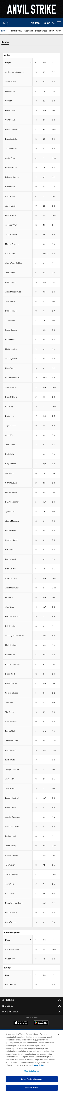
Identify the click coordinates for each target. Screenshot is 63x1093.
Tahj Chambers (11, 234)
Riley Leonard (10, 464)
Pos (44, 63)
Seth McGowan (11, 483)
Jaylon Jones (10, 425)
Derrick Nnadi (10, 559)
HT (53, 63)
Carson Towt (10, 959)
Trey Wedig (9, 884)
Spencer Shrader (11, 693)
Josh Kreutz (10, 445)
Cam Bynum (10, 196)
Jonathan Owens (12, 588)
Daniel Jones (10, 416)
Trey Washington (11, 874)
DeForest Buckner (12, 177)
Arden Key (9, 435)
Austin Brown (10, 158)
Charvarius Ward (11, 855)
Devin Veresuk (10, 836)
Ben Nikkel (9, 550)
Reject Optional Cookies (31, 1079)
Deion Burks (10, 187)
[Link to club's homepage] (5, 21)
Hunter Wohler (11, 913)
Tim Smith (9, 712)
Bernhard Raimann (12, 616)
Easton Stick (10, 731)
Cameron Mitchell (12, 949)
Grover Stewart (11, 722)
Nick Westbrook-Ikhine (14, 903)
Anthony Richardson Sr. (14, 635)
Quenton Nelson (11, 540)
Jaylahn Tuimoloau (12, 817)
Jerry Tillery (9, 779)
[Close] (58, 1034)
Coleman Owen (11, 578)
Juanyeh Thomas (12, 769)
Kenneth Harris (11, 397)
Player (8, 63)
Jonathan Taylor (11, 741)
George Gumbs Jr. (12, 378)
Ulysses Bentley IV (12, 129)
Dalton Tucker (10, 807)
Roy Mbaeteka (10, 985)
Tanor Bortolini (11, 148)
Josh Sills (9, 702)
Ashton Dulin (10, 282)
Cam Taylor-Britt (11, 750)
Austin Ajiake (10, 82)
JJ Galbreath (10, 320)
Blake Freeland (11, 311)
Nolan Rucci (10, 655)
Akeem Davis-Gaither (13, 263)
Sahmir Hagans (11, 387)
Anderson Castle (11, 225)
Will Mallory (9, 473)
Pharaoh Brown (11, 167)
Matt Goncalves (11, 349)
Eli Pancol (9, 597)
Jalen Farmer (10, 301)
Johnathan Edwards (13, 292)
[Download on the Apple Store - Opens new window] (20, 1023)
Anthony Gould (11, 359)
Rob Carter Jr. (10, 215)
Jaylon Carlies (10, 206)
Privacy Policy (38, 1065)
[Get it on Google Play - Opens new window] (41, 1024)
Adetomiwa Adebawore (14, 72)
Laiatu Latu (9, 454)
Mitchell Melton (11, 492)
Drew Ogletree (10, 569)
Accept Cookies (31, 1087)
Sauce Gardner (11, 330)
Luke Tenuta (10, 760)
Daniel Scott (10, 674)
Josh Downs (10, 273)
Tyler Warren (10, 865)
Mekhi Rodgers (11, 645)
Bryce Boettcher (11, 139)
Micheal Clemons (12, 244)
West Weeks (10, 893)
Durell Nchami (10, 531)
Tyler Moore (9, 511)
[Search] (53, 23)
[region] (31, 1061)
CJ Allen (8, 101)
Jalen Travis (10, 788)
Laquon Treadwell (12, 798)
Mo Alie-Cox (10, 91)
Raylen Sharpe (11, 683)
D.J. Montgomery (12, 502)
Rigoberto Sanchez (12, 664)
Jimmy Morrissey (12, 521)
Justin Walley (10, 846)
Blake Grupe (10, 368)
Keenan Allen (10, 110)
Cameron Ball (10, 120)
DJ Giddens (10, 339)
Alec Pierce (9, 607)
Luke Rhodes (10, 626)
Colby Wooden (11, 922)
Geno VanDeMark (12, 826)
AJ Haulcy (9, 406)
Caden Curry (10, 254)
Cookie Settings (31, 1071)
